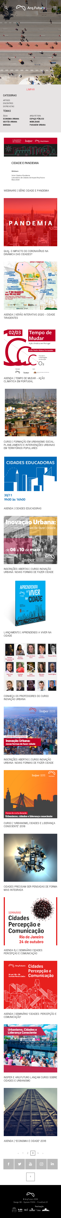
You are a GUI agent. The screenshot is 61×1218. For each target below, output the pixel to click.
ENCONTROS (8, 103)
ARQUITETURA (35, 116)
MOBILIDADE (35, 122)
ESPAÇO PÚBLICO (37, 119)
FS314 (32, 1202)
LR (46, 1202)
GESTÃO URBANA (10, 122)
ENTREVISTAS (8, 106)
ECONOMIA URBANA (11, 119)
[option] (30, 42)
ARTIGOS (6, 100)
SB (20, 1202)
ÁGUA (5, 116)
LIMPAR (30, 89)
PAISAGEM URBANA (38, 125)
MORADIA (6, 125)
